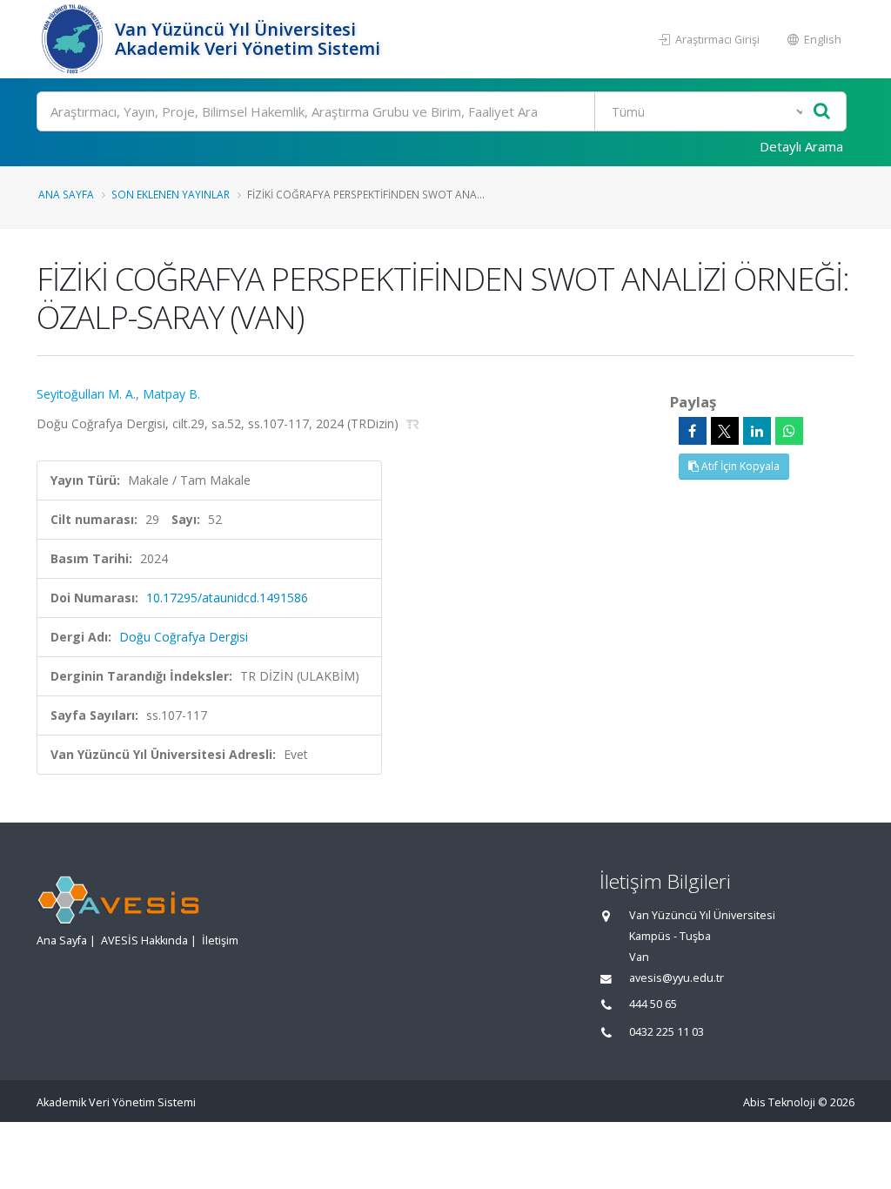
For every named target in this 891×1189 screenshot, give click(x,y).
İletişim (220, 940)
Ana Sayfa (66, 194)
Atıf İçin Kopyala (739, 466)
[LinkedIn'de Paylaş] (757, 431)
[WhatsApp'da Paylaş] (789, 431)
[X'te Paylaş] (725, 431)
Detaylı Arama (801, 146)
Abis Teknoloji (779, 1102)
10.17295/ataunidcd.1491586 (227, 597)
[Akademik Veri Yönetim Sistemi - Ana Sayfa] (74, 39)
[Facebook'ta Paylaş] (693, 431)
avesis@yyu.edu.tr (676, 978)
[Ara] (821, 111)
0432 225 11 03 (666, 1031)
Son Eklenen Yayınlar (170, 194)
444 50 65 (653, 1004)
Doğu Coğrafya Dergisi (183, 636)
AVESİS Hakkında (144, 940)
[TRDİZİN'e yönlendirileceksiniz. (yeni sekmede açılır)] (412, 423)
